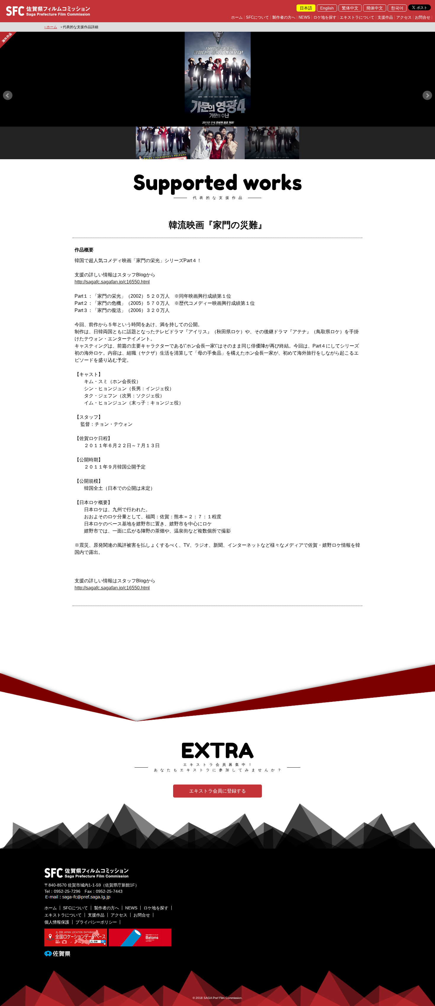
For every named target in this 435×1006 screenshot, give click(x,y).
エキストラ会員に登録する (217, 790)
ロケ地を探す (324, 17)
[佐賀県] (57, 953)
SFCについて (257, 17)
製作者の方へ (283, 17)
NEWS (304, 17)
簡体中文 (374, 8)
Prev (7, 95)
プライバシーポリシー (96, 922)
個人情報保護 (56, 922)
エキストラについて (357, 17)
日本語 (306, 8)
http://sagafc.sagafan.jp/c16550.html (112, 281)
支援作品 (385, 17)
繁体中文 (350, 8)
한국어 (397, 8)
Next (427, 95)
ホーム (237, 17)
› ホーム (50, 27)
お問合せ (422, 17)
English (327, 8)
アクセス (404, 17)
